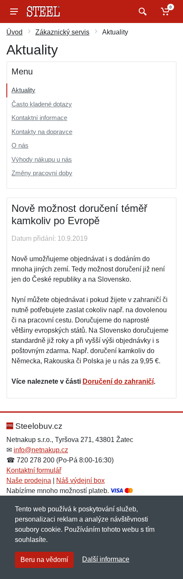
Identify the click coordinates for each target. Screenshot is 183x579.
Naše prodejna (28, 480)
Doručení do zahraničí (118, 381)
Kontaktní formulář (33, 470)
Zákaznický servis (62, 32)
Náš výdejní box (80, 480)
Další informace (105, 559)
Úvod (14, 32)
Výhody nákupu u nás (41, 159)
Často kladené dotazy (41, 104)
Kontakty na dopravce (41, 131)
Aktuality (23, 90)
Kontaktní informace (39, 117)
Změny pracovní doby (41, 173)
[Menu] (14, 11)
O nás (20, 145)
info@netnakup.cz (41, 450)
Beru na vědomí (44, 559)
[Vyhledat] (141, 11)
